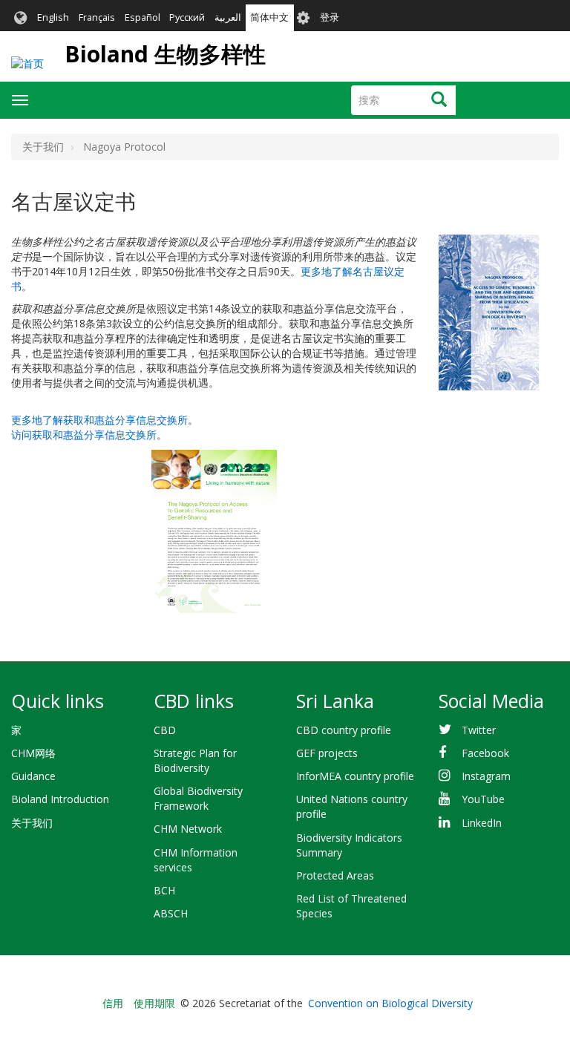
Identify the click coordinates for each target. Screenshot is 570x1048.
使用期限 (154, 1003)
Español (142, 17)
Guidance (33, 776)
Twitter (479, 730)
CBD (165, 730)
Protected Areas (335, 875)
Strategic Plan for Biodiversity (195, 760)
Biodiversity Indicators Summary (349, 845)
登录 (329, 17)
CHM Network (188, 829)
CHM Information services (196, 859)
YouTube (483, 799)
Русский (187, 17)
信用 (112, 1003)
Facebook (485, 753)
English (53, 17)
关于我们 (32, 823)
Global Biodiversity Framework (198, 798)
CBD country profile (343, 730)
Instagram (486, 776)
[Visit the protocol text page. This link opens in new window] (489, 311)
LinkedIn (482, 823)
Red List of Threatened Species (351, 905)
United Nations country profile (351, 806)
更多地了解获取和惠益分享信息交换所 (99, 420)
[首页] (27, 63)
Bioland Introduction (60, 799)
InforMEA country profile (355, 776)
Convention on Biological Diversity (390, 1003)
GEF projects (327, 753)
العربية (227, 17)
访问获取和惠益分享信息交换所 (84, 435)
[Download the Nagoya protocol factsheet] (213, 531)
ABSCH (171, 913)
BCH (164, 890)
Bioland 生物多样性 (165, 54)
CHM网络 (33, 753)
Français (97, 17)
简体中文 (269, 17)
